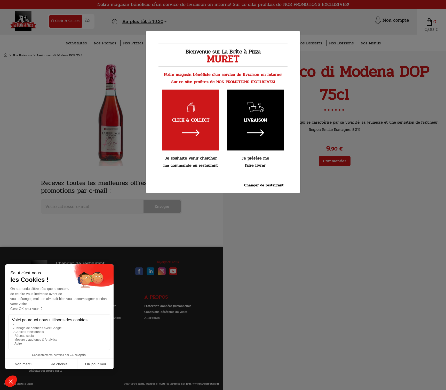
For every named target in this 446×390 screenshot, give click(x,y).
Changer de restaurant (264, 185)
